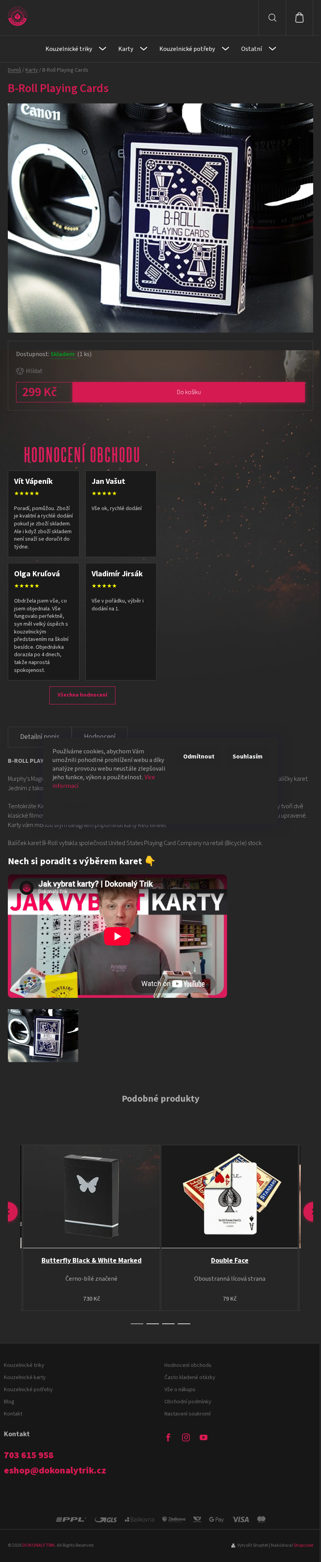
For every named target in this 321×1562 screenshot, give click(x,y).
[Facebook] (168, 1437)
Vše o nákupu (179, 1389)
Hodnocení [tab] (99, 737)
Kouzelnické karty (25, 1377)
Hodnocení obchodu (187, 1365)
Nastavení (73, 806)
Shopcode (303, 1545)
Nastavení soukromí (187, 1414)
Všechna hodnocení (82, 695)
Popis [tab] (40, 737)
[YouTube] (203, 1437)
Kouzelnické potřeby (28, 1389)
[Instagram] (186, 1437)
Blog (9, 1402)
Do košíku (189, 392)
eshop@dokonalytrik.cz (55, 1470)
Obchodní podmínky (187, 1402)
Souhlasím (248, 756)
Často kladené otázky (189, 1377)
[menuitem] (76, 49)
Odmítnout (199, 756)
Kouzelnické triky (24, 1365)
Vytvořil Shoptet (252, 1545)
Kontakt (13, 1414)
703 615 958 (29, 1455)
